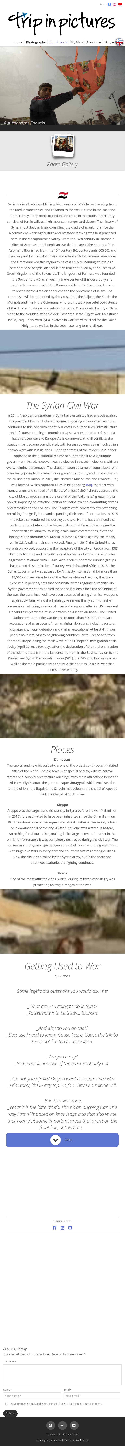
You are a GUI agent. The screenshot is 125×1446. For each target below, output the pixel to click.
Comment (9, 1361)
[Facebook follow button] (109, 4)
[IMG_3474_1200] (62, 1193)
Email (68, 1389)
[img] (119, 42)
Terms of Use (53, 1434)
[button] (62, 1140)
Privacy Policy (71, 1434)
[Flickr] (74, 1425)
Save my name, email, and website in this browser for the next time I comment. (56, 1404)
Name (7, 1389)
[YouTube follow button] (119, 4)
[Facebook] (50, 1425)
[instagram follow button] (114, 4)
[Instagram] (62, 1425)
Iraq (89, 485)
